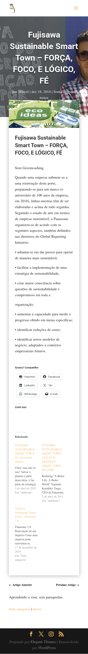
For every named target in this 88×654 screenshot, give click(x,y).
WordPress (47, 647)
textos (44, 97)
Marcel (23, 91)
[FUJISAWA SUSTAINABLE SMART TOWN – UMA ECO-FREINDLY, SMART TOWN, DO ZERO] (55, 473)
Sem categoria (64, 91)
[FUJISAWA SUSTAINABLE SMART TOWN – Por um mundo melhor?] (28, 469)
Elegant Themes (43, 641)
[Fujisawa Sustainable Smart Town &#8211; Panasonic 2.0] (28, 534)
